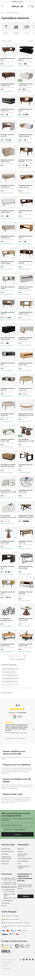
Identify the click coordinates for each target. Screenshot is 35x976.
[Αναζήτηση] (29, 6)
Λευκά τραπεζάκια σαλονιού (25, 691)
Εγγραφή (17, 834)
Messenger (7, 903)
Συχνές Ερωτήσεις (23, 861)
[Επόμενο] (28, 656)
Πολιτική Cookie (6, 968)
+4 (29, 114)
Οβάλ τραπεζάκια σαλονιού (9, 672)
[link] (7, 656)
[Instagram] (24, 959)
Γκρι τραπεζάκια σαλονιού (9, 691)
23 (25, 656)
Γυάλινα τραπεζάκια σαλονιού (10, 681)
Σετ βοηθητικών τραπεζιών (24, 688)
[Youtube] (27, 959)
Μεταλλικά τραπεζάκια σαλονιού (10, 684)
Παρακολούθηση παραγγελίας (22, 855)
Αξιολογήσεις (5, 861)
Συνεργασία (4, 854)
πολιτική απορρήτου (20, 829)
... (21, 656)
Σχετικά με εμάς (5, 849)
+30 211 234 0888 (9, 891)
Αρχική (2, 12)
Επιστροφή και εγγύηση (25, 858)
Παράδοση (21, 849)
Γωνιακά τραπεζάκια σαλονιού (10, 675)
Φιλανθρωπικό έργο (7, 851)
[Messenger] (30, 959)
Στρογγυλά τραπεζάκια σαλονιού (10, 668)
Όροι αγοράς (5, 965)
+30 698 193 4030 (9, 889)
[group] (17, 727)
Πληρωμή (20, 851)
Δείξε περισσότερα (6, 692)
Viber (5, 905)
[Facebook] (21, 959)
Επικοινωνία (5, 863)
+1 (11, 597)
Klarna (19, 863)
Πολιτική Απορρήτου (7, 962)
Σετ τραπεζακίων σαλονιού (9, 688)
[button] (17, 1)
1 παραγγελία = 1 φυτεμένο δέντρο (6, 857)
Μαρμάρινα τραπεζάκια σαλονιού (11, 678)
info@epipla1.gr (8, 900)
